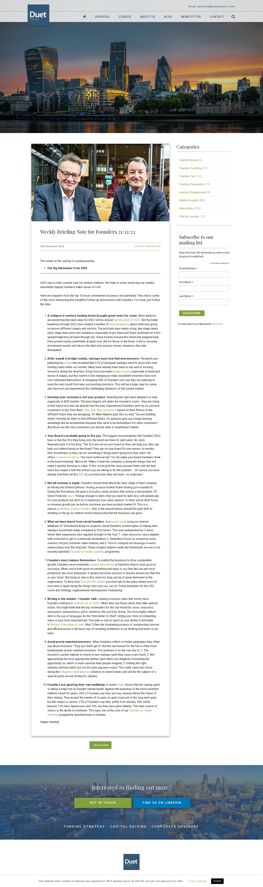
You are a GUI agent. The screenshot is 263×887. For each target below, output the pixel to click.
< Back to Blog (100, 745)
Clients (124, 16)
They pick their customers (100, 410)
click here (217, 324)
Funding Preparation (191, 184)
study (120, 684)
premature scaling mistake (73, 508)
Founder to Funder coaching (87, 551)
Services (102, 16)
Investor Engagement (192, 192)
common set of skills (86, 603)
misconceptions (119, 324)
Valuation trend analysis (75, 672)
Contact (217, 16)
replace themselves (102, 564)
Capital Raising (188, 160)
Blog (168, 16)
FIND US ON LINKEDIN (162, 802)
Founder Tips (187, 176)
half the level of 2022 (127, 320)
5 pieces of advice (67, 457)
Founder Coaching (190, 168)
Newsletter (191, 16)
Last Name (186, 296)
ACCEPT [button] (217, 881)
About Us (147, 16)
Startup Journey (189, 216)
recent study (118, 521)
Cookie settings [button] (197, 881)
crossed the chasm (93, 581)
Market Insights (189, 200)
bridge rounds (121, 371)
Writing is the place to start (67, 624)
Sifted (68, 363)
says (71, 496)
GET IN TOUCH (103, 802)
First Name (186, 283)
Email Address (188, 269)
